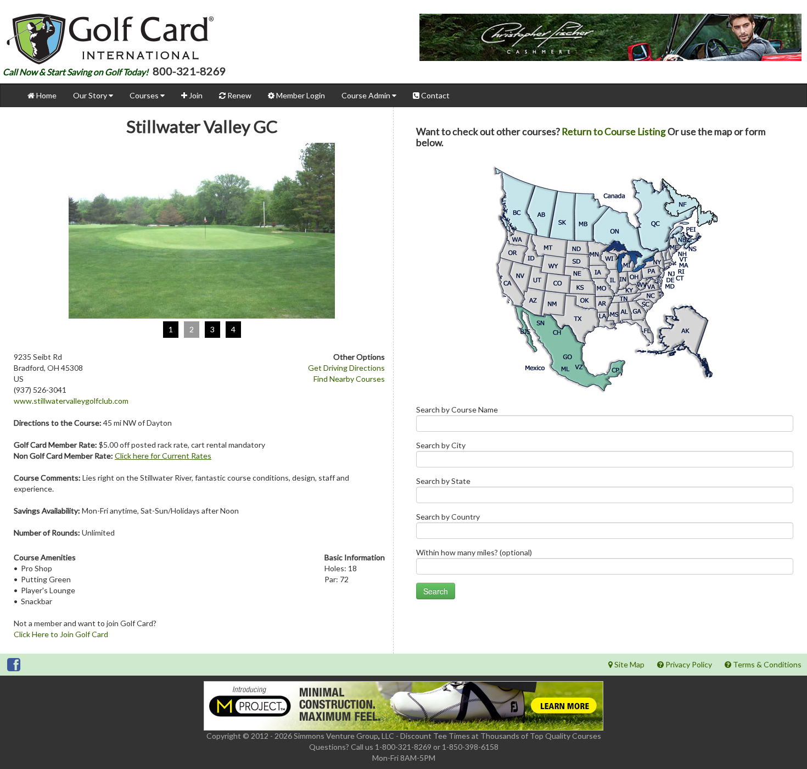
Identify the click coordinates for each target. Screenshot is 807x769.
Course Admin (366, 95)
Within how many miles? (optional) (474, 552)
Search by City (441, 445)
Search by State (443, 481)
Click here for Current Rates (163, 455)
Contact (434, 95)
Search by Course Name (457, 409)
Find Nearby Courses (349, 378)
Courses (145, 95)
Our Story (91, 95)
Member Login (299, 95)
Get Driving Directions (346, 367)
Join (195, 95)
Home (46, 95)
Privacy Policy (688, 664)
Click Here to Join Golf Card (61, 634)
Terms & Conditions (766, 664)
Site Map (629, 664)
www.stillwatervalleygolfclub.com (71, 400)
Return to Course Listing (614, 131)
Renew (238, 95)
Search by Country (448, 516)
